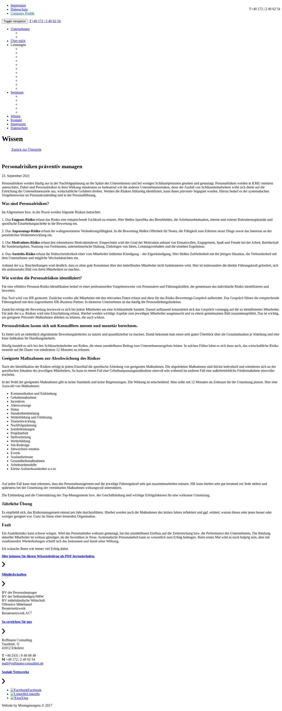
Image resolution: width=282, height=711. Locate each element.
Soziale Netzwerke (15, 672)
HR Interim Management (36, 76)
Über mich (18, 41)
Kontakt (16, 120)
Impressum (18, 5)
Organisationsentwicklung (37, 80)
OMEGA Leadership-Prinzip (39, 68)
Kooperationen (29, 37)
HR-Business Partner (34, 112)
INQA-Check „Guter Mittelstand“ (43, 57)
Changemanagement (33, 84)
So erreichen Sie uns (17, 622)
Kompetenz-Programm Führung (41, 64)
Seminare (17, 92)
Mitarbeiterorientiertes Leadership (42, 96)
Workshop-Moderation (35, 88)
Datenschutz (19, 9)
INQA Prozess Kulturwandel (39, 53)
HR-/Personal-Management (38, 72)
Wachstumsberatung (33, 61)
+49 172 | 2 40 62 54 (45, 21)
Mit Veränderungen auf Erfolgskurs (44, 104)
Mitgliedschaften (14, 574)
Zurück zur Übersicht (26, 149)
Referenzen (27, 33)
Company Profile (22, 13)
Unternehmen (20, 29)
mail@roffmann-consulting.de (22, 663)
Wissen (15, 116)
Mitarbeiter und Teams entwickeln (43, 100)
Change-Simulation (32, 108)
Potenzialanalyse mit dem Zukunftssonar (47, 49)
